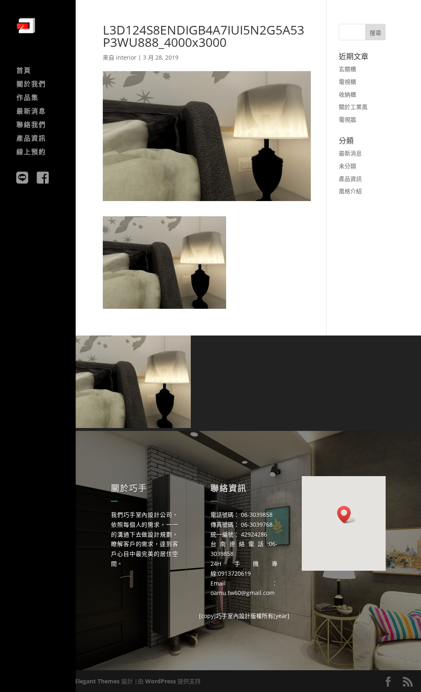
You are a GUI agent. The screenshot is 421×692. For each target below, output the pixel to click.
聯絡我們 (31, 125)
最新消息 (31, 112)
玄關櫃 (347, 69)
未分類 (347, 166)
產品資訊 (31, 139)
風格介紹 (350, 191)
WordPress (160, 681)
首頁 (23, 71)
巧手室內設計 (233, 616)
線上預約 (31, 152)
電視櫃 (347, 82)
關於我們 (31, 84)
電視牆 (347, 119)
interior (126, 57)
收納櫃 (347, 94)
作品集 (27, 98)
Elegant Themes (97, 681)
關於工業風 (353, 107)
